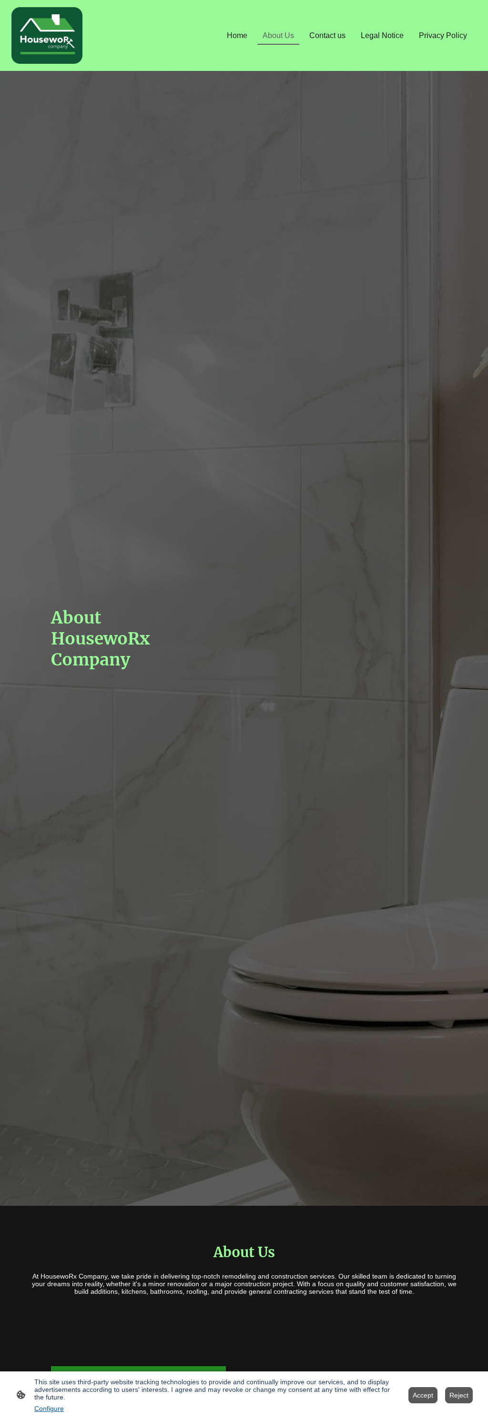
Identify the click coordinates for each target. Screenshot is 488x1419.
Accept (423, 1395)
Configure (49, 1408)
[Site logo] (46, 35)
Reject (458, 1395)
